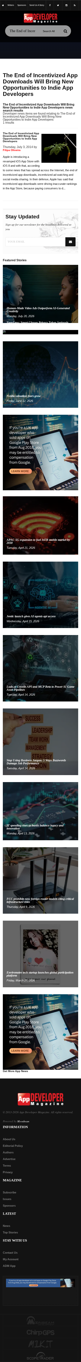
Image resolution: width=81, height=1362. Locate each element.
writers (11, 5)
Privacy (8, 1172)
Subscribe (9, 1192)
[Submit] (65, 31)
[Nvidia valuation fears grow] (40, 374)
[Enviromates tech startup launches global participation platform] (40, 953)
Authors (8, 1152)
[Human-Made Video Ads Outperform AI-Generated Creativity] (40, 293)
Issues (7, 1199)
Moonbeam (23, 1121)
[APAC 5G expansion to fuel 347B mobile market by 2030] (40, 525)
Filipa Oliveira (12, 150)
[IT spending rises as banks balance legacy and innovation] (40, 810)
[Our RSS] (75, 5)
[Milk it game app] (40, 1344)
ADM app (9, 1265)
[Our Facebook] (50, 5)
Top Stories (10, 1232)
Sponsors (9, 1205)
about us (9, 1139)
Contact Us (10, 1252)
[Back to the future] (3, 5)
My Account (10, 1259)
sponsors (21, 5)
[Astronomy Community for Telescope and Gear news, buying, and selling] (40, 1356)
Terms (7, 1165)
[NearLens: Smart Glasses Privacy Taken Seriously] (40, 332)
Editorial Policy (13, 1145)
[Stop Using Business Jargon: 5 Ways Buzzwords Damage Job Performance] (40, 741)
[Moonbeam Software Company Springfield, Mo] (40, 1320)
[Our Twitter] (58, 5)
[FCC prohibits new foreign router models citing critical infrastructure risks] (40, 880)
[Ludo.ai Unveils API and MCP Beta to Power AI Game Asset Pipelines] (40, 668)
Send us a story (36, 5)
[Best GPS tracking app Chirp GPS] (40, 1332)
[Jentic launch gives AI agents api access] (40, 594)
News (6, 1225)
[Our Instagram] (66, 5)
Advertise (9, 1159)
